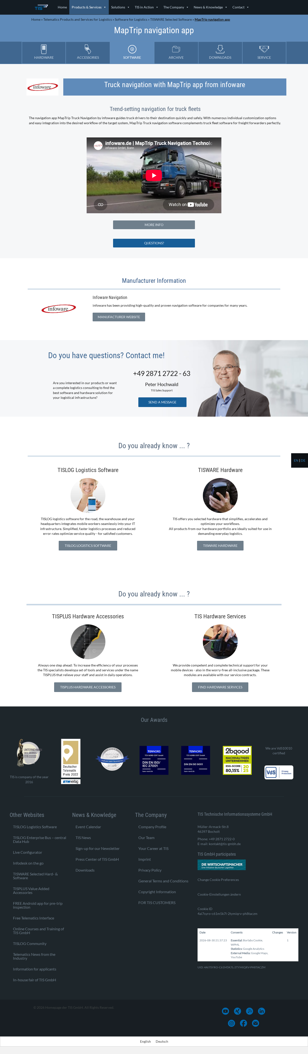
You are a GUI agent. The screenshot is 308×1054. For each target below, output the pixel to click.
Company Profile (152, 826)
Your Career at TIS (153, 848)
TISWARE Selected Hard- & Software (35, 876)
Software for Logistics (131, 19)
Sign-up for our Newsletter (98, 848)
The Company (173, 7)
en (296, 460)
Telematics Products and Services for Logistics (77, 19)
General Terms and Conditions (163, 881)
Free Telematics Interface (33, 918)
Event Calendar (88, 826)
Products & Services (87, 7)
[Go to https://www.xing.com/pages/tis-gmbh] (237, 1011)
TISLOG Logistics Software (35, 826)
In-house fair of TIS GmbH (34, 979)
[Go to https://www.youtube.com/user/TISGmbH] (225, 1011)
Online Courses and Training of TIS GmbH (38, 930)
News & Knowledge (208, 7)
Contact (238, 7)
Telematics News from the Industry (34, 956)
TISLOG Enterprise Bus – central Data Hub (39, 839)
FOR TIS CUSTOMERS (156, 902)
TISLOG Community (29, 943)
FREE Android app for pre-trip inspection (38, 905)
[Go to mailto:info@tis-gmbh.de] (255, 1023)
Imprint (144, 859)
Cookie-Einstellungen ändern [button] (219, 894)
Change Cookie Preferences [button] (218, 880)
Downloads (85, 870)
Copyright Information (157, 891)
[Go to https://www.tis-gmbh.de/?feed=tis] (249, 1011)
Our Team (146, 837)
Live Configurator (27, 852)
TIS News (83, 837)
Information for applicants (34, 969)
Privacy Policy (149, 870)
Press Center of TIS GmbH (97, 859)
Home (62, 7)
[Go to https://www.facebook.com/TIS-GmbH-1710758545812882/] (243, 1023)
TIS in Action (144, 7)
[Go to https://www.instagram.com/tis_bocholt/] (231, 1023)
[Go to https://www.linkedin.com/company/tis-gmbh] (261, 1011)
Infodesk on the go (28, 863)
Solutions (118, 7)
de (303, 460)
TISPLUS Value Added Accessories (31, 890)
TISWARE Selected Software (171, 19)
